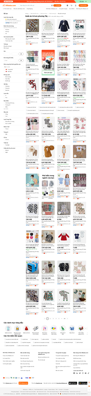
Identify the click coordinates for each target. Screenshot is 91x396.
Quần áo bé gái (52, 13)
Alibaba (27, 13)
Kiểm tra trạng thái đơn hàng (79, 361)
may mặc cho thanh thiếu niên (12, 339)
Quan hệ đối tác (76, 367)
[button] (52, 5)
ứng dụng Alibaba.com (62, 383)
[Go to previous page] (44, 318)
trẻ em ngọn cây (35, 339)
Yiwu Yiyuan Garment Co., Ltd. (32, 140)
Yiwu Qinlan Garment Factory (79, 166)
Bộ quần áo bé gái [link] (62, 13)
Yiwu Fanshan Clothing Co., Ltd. (63, 195)
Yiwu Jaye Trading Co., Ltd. (63, 99)
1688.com (31, 389)
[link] (89, 382)
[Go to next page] (67, 318)
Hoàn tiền (58, 363)
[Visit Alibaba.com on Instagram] (83, 373)
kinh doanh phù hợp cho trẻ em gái (47, 110)
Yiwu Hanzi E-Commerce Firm (79, 140)
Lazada (45, 389)
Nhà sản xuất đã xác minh (43, 357)
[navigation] (14, 166)
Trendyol (61, 389)
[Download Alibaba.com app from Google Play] (83, 383)
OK (21, 54)
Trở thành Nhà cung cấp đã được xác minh (80, 364)
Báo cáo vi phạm (59, 370)
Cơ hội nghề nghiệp (7, 363)
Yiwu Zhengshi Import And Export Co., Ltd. (79, 42)
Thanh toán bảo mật (24, 355)
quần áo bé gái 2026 (10, 345)
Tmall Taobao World (38, 389)
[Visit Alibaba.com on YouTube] (85, 373)
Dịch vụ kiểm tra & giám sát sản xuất (27, 367)
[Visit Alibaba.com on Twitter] (80, 373)
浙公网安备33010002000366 (68, 393)
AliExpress (25, 389)
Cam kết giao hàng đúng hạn (26, 361)
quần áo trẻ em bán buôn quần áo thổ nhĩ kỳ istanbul (70, 339)
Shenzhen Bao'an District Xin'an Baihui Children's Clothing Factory (63, 45)
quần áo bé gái (80, 342)
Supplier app (39, 383)
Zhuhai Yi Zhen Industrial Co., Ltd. (48, 166)
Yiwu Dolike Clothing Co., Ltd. (63, 138)
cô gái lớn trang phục (26, 342)
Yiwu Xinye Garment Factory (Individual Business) (48, 140)
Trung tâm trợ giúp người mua (62, 355)
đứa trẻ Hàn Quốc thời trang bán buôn (48, 107)
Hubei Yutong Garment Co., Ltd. (79, 73)
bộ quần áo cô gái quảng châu (12, 342)
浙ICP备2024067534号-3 (81, 393)
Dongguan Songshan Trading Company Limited (32, 166)
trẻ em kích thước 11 (32, 110)
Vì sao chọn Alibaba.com (8, 355)
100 (64, 318)
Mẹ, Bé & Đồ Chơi (34, 13)
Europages (66, 389)
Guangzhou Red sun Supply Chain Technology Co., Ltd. (32, 197)
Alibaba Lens (9, 383)
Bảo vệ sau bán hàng (25, 363)
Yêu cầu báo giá (41, 359)
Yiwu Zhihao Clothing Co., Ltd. (32, 73)
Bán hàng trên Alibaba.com (79, 355)
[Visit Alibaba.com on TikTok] (88, 373)
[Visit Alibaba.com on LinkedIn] (77, 373)
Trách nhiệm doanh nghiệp (9, 361)
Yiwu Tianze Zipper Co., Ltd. (32, 42)
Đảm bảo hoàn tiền (24, 358)
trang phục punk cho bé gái (47, 113)
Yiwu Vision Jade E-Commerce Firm (63, 169)
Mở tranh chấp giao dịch (61, 361)
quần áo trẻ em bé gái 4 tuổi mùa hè (40, 345)
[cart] (72, 5)
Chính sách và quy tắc (25, 370)
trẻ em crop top (61, 110)
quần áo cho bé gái (69, 342)
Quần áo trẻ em (43, 13)
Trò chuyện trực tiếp (60, 358)
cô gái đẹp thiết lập (57, 342)
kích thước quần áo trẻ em (33, 113)
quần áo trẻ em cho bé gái (23, 345)
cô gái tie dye (25, 339)
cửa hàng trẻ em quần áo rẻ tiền (66, 107)
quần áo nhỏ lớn (45, 339)
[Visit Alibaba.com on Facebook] (74, 373)
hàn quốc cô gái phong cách (73, 110)
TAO (57, 389)
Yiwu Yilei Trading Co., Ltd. (31, 101)
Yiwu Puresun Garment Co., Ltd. (79, 102)
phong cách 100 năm (32, 107)
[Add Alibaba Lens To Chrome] (23, 383)
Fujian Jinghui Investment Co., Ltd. (48, 101)
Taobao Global (51, 389)
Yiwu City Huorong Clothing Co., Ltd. (63, 73)
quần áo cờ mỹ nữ (80, 107)
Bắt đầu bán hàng (77, 358)
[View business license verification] (58, 394)
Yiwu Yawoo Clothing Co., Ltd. (48, 40)
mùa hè (54, 339)
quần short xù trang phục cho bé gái (42, 342)
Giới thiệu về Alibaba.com (9, 352)
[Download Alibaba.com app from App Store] (73, 383)
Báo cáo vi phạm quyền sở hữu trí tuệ (63, 367)
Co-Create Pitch (6, 358)
